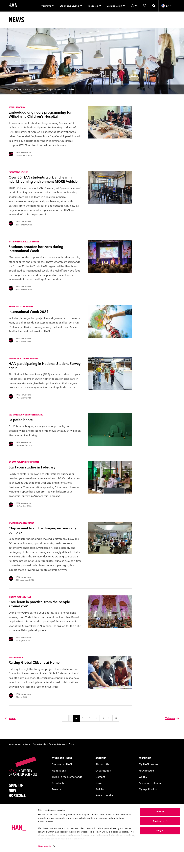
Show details (44, 846)
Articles (100, 789)
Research (93, 5)
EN (167, 5)
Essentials (145, 758)
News (98, 782)
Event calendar (104, 795)
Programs (46, 5)
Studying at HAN (62, 764)
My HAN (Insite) (148, 764)
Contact (100, 776)
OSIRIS (143, 776)
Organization (103, 770)
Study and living (62, 758)
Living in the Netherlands (67, 776)
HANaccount (146, 770)
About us (100, 758)
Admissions (59, 770)
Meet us (56, 789)
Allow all (160, 811)
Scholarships (59, 782)
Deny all (160, 830)
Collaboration (114, 5)
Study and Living (69, 5)
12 (116, 718)
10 (102, 718)
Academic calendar (150, 782)
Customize (158, 821)
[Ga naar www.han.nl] (14, 5)
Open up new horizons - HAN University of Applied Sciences (37, 89)
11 (109, 718)
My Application (148, 789)
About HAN (102, 764)
